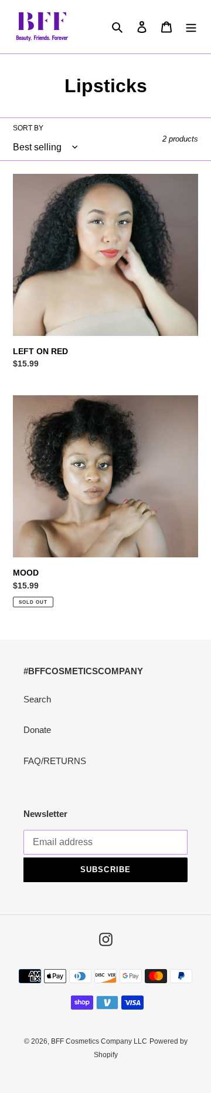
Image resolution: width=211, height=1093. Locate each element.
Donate (37, 730)
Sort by (28, 128)
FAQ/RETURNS (54, 761)
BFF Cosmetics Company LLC (99, 1041)
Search (37, 699)
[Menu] (191, 26)
